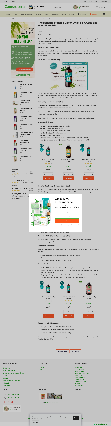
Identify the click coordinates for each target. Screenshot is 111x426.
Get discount (67, 221)
